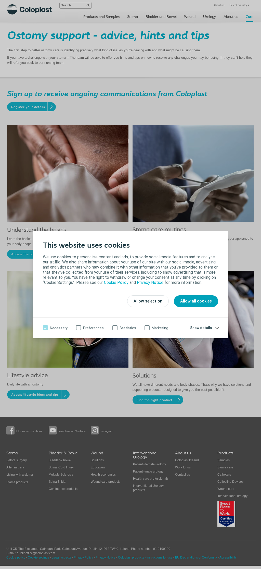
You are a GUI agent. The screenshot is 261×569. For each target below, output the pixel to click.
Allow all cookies (196, 301)
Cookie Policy (116, 282)
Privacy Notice (150, 282)
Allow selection (148, 301)
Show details (201, 328)
